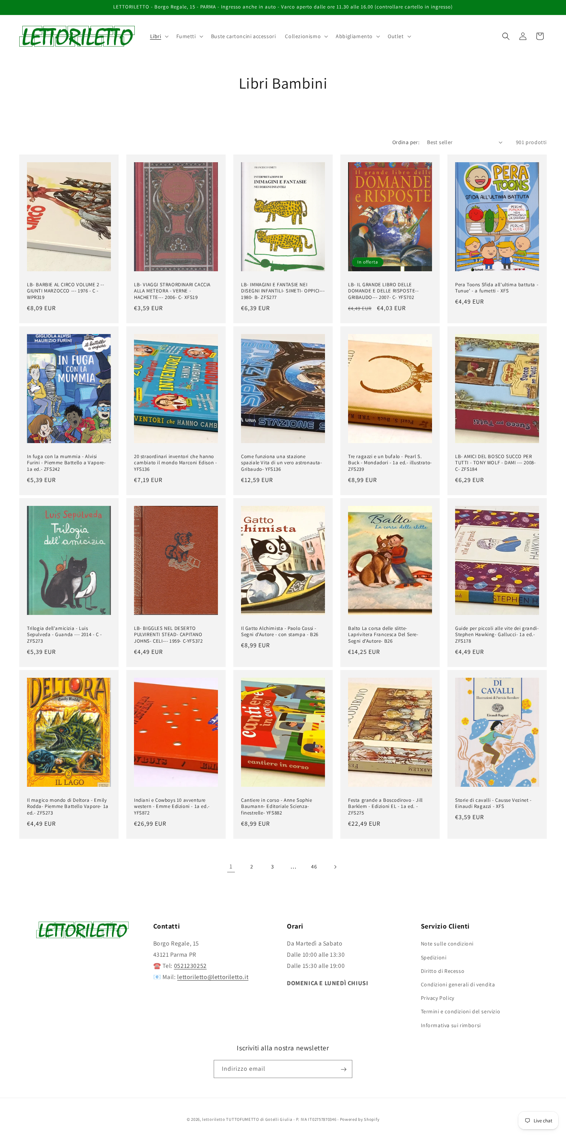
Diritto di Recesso (443, 970)
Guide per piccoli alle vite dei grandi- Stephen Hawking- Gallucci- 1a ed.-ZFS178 (497, 635)
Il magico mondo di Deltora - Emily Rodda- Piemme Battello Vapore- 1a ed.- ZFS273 (68, 806)
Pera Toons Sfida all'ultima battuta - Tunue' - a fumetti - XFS (496, 287)
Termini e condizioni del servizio (461, 1011)
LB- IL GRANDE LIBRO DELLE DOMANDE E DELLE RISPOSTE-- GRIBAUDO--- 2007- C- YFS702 (383, 291)
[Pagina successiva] (335, 866)
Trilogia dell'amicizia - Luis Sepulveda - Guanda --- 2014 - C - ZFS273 (64, 635)
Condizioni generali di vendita (458, 984)
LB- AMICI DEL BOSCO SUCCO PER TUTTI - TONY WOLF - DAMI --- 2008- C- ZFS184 (495, 463)
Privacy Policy (437, 997)
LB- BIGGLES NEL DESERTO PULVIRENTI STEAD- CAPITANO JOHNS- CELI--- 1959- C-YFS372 (168, 635)
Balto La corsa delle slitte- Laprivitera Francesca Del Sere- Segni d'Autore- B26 (383, 635)
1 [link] (231, 866)
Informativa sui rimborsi (451, 1024)
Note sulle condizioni (447, 943)
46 (314, 866)
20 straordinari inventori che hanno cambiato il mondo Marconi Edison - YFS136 (175, 463)
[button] (159, 36)
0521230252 (190, 966)
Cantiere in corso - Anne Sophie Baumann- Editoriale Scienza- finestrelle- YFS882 (276, 806)
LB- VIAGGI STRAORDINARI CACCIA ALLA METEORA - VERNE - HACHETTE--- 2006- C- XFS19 (172, 291)
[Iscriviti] (343, 1069)
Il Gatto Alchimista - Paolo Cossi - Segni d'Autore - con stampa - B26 (279, 631)
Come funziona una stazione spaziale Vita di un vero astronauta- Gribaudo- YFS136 (281, 463)
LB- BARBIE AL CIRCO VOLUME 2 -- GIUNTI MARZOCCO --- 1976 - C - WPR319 (65, 291)
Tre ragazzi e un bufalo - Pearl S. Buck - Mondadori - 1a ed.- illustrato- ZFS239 (390, 463)
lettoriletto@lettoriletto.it (212, 976)
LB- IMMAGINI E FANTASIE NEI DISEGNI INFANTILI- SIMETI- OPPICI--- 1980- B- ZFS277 (283, 291)
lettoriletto (213, 1119)
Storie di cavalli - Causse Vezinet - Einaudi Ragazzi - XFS (493, 803)
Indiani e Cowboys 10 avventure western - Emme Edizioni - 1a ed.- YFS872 (172, 806)
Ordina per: (405, 142)
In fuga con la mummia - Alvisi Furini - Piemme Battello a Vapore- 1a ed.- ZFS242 (66, 463)
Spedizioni (434, 957)
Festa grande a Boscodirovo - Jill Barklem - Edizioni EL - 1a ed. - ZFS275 (385, 806)
